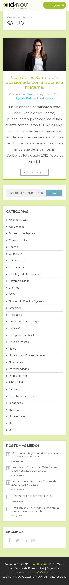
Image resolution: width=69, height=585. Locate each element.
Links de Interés (19, 342)
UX (10, 423)
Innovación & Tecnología (24, 321)
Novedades (16, 362)
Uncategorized (18, 416)
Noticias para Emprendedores (27, 355)
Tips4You (14, 409)
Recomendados (19, 369)
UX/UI (12, 430)
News (12, 348)
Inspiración (15, 328)
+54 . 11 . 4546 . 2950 (42, 564)
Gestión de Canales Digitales (26, 301)
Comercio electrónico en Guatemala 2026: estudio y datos (34, 483)
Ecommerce (16, 267)
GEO (12, 294)
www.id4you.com (55, 5)
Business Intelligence (22, 233)
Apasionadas (45, 98)
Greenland (15, 308)
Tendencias (16, 403)
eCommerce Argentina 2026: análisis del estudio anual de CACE (36, 455)
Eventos (14, 287)
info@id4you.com (46, 572)
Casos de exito (18, 240)
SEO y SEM (16, 382)
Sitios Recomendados (22, 396)
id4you (31, 94)
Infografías (15, 314)
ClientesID (15, 253)
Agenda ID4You (25, 98)
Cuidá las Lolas (18, 260)
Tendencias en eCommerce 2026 (32, 495)
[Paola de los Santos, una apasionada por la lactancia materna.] (34, 54)
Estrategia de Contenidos (24, 274)
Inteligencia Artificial (21, 335)
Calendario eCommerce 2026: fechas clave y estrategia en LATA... (34, 469)
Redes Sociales (18, 375)
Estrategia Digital (19, 281)
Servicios (14, 389)
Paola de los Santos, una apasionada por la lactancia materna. (34, 82)
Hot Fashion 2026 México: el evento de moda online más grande (36, 509)
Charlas (13, 247)
